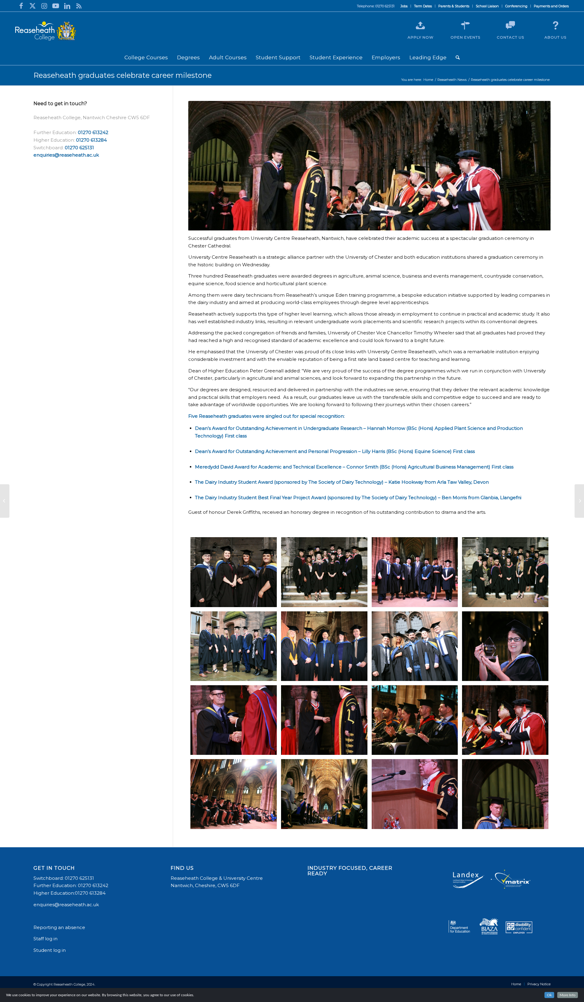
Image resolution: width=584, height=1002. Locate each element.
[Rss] (79, 6)
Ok (549, 995)
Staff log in (45, 939)
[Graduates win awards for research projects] (579, 501)
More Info (567, 995)
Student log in (50, 950)
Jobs (404, 6)
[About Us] (555, 25)
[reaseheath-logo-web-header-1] (45, 31)
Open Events (465, 37)
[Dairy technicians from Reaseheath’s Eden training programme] (415, 572)
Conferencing (516, 6)
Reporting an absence (59, 927)
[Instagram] (44, 6)
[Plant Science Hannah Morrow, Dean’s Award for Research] (505, 646)
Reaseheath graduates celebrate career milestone (122, 75)
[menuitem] (404, 6)
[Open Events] (465, 25)
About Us (555, 37)
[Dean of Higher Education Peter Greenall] (505, 794)
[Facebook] (21, 6)
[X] (32, 6)
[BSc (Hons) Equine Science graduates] (505, 572)
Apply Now (420, 37)
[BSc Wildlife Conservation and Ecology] (324, 572)
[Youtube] (55, 6)
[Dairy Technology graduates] (415, 646)
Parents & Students (453, 6)
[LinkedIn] (67, 6)
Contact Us (510, 37)
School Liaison (487, 6)
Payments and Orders (551, 6)
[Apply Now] (420, 25)
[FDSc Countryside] (324, 646)
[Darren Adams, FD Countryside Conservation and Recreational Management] (233, 720)
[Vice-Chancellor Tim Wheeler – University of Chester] (415, 794)
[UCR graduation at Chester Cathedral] (324, 794)
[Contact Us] (510, 25)
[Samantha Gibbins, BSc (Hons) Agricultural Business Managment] (324, 720)
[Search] (457, 57)
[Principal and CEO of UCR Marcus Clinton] (505, 720)
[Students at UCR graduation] (233, 794)
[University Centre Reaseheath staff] (415, 720)
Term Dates (423, 6)
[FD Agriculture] (233, 646)
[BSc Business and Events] (233, 572)
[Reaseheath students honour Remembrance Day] (4, 501)
